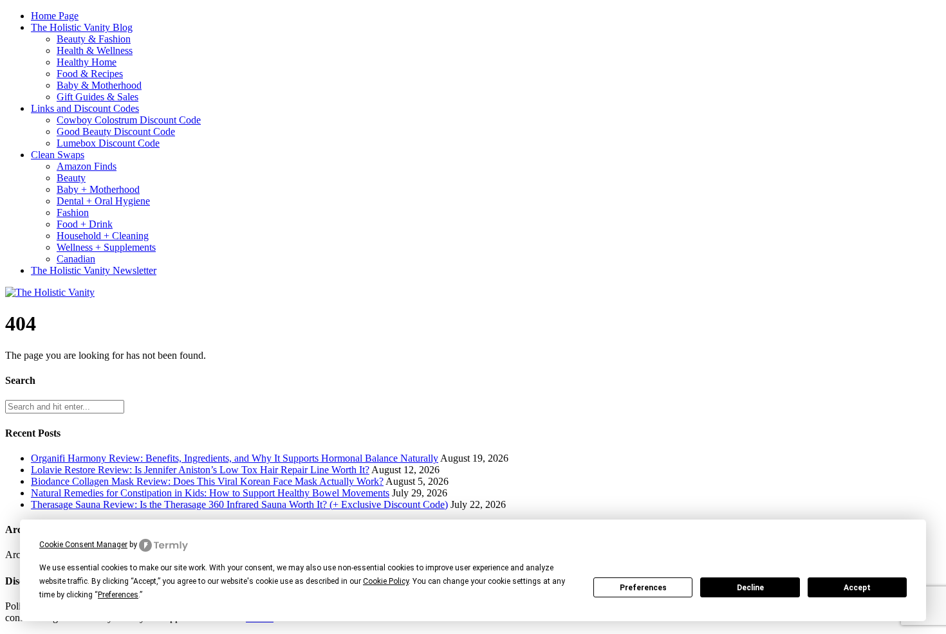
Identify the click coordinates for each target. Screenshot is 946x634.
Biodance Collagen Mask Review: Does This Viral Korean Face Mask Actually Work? (207, 481)
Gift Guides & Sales (97, 96)
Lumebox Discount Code (108, 143)
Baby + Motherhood (98, 189)
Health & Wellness (95, 50)
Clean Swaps (57, 154)
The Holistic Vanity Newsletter (93, 270)
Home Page (55, 15)
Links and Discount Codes (85, 108)
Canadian (76, 258)
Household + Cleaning (103, 235)
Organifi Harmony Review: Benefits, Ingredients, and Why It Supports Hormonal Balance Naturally (234, 458)
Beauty (71, 177)
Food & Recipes (90, 73)
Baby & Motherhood (99, 85)
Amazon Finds (86, 166)
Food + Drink (85, 224)
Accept (857, 587)
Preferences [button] (118, 594)
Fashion (73, 212)
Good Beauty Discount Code (116, 131)
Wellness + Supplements (106, 247)
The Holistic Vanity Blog (82, 27)
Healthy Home (86, 62)
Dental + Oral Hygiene (103, 200)
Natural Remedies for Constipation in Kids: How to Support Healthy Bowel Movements (210, 492)
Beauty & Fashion (94, 38)
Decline (750, 587)
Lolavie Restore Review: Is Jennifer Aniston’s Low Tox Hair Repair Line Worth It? (200, 469)
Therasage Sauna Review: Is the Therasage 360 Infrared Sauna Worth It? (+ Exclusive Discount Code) (239, 504)
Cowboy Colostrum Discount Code (129, 119)
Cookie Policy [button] (386, 581)
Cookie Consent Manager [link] (83, 544)
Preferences (643, 587)
